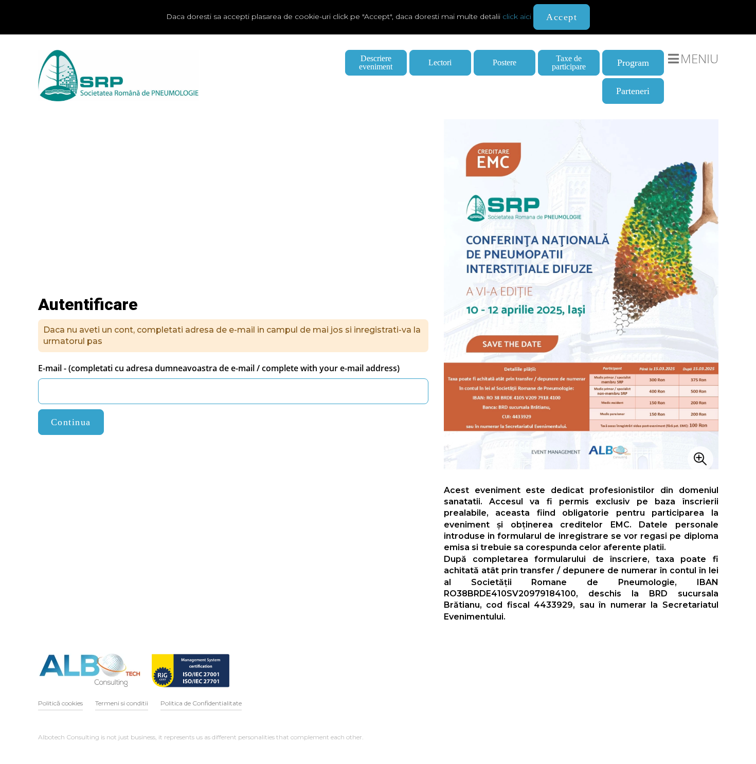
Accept (561, 17)
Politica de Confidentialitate (201, 703)
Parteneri (633, 91)
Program (633, 63)
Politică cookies (60, 703)
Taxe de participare (569, 62)
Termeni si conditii (121, 703)
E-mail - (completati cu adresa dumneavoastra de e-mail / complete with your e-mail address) (219, 368)
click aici (516, 16)
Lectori (440, 62)
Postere (504, 62)
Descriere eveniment (375, 62)
